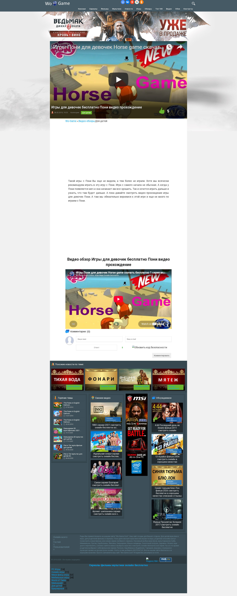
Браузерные (57, 588)
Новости (129, 9)
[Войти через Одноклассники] (141, 2)
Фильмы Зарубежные (173, 387)
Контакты (188, 9)
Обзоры (148, 9)
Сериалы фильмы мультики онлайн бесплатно (118, 565)
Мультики (116, 9)
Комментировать (161, 355)
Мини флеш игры (60, 575)
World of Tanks (58, 580)
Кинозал (82, 9)
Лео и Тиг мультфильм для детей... (73, 446)
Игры (138, 9)
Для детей (86, 113)
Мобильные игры (60, 577)
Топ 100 (159, 9)
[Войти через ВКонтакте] (127, 2)
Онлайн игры (58, 572)
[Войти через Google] (137, 2)
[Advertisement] (118, 151)
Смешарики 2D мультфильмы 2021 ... (72, 429)
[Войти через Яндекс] (132, 2)
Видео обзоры (87, 121)
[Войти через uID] (123, 2)
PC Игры (55, 569)
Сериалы (93, 9)
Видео (169, 9)
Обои (177, 9)
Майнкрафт (57, 583)
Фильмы (105, 9)
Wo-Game (70, 121)
